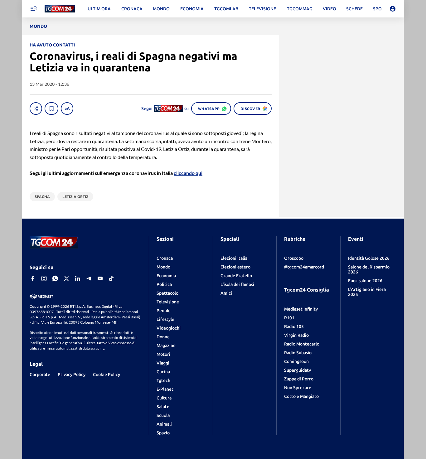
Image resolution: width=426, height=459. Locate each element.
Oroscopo (293, 258)
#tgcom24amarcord (304, 266)
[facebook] (33, 278)
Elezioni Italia (233, 258)
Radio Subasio (298, 352)
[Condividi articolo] (36, 108)
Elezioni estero (235, 266)
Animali (164, 424)
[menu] (33, 8)
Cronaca (165, 258)
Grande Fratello (236, 275)
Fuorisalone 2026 (365, 280)
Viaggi (163, 362)
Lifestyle (165, 319)
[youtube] (100, 278)
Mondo (163, 266)
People (164, 310)
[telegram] (89, 278)
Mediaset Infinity (301, 309)
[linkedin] (78, 278)
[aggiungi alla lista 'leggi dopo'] (51, 108)
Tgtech (163, 380)
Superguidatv (297, 370)
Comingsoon (296, 361)
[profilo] (392, 8)
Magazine (166, 345)
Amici (226, 293)
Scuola (163, 415)
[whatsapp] (55, 278)
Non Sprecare (297, 387)
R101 (289, 317)
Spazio (163, 432)
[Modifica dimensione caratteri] (67, 108)
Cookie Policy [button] (106, 374)
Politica (164, 284)
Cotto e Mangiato (301, 396)
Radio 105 (294, 326)
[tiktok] (111, 278)
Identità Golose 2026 (369, 258)
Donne (163, 336)
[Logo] (60, 9)
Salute (163, 406)
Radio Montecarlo (301, 343)
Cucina (163, 371)
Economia (166, 275)
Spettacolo (167, 293)
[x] (66, 278)
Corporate (40, 374)
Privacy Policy (71, 374)
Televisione (168, 301)
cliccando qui (188, 173)
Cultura (164, 397)
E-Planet (165, 389)
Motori (163, 354)
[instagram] (44, 278)
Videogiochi (169, 328)
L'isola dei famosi (237, 284)
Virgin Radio (296, 335)
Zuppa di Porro (298, 378)
